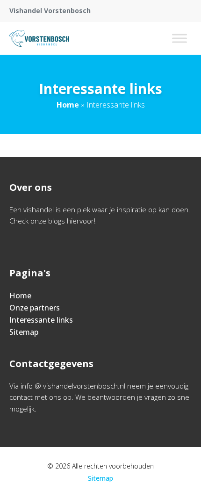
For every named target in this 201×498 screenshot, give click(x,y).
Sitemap (23, 332)
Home (68, 105)
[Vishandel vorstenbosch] (39, 38)
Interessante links (41, 320)
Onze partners (34, 308)
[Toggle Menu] (179, 38)
